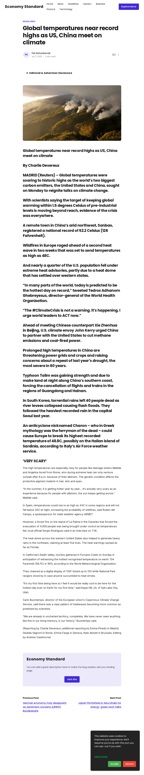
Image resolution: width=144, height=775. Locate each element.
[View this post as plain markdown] (114, 55)
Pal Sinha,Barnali (41, 53)
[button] (118, 55)
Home (50, 3)
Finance (51, 9)
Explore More (128, 6)
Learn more (100, 756)
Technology (65, 9)
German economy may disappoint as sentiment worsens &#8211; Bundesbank (45, 707)
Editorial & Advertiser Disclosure (50, 73)
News (60, 3)
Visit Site (72, 679)
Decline (129, 764)
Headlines (73, 3)
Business (100, 3)
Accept (115, 764)
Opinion (87, 3)
